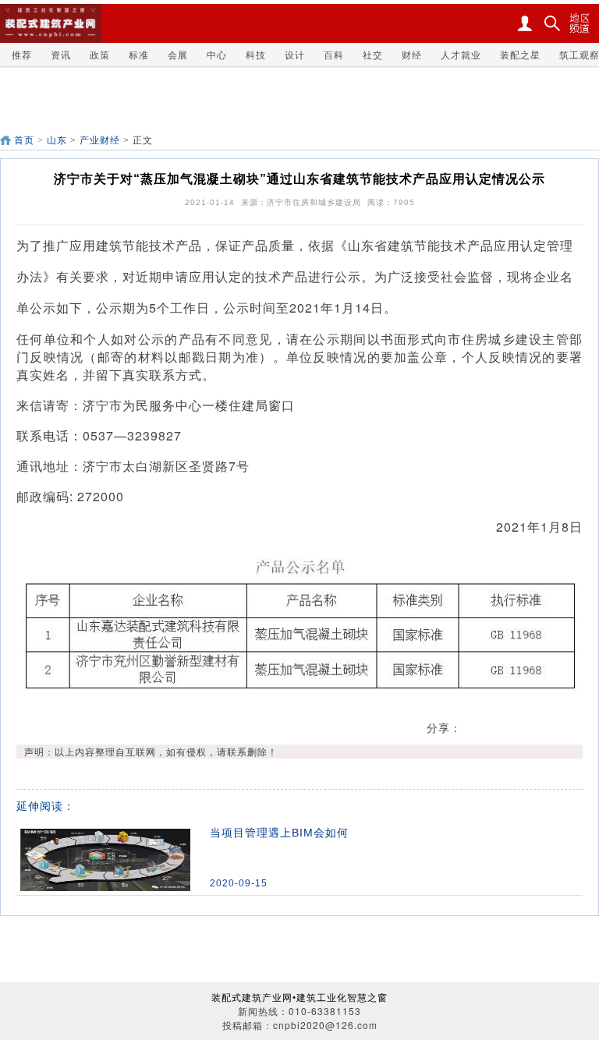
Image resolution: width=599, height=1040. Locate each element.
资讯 (61, 54)
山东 (57, 140)
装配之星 (520, 54)
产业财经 (100, 140)
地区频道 (579, 23)
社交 (373, 54)
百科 (334, 54)
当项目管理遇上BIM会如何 (279, 832)
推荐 (22, 54)
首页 (24, 140)
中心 (217, 54)
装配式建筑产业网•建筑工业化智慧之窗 (299, 996)
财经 (412, 54)
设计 (295, 54)
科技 (256, 54)
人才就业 (461, 54)
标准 (139, 54)
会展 (178, 54)
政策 (100, 54)
